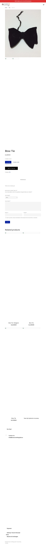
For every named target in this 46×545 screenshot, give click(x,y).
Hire (9, 7)
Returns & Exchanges (12, 536)
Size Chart (8, 162)
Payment (9, 528)
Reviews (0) (23, 179)
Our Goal (9, 429)
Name (6, 212)
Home (6, 7)
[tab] (23, 180)
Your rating (7, 195)
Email (25, 212)
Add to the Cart (11, 168)
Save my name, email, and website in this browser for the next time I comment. (21, 217)
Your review (7, 201)
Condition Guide (16, 162)
